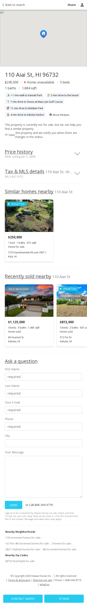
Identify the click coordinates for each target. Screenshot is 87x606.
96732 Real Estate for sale (20, 561)
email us (44, 584)
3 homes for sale (61, 543)
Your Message (14, 452)
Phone (9, 419)
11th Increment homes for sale (22, 537)
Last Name (12, 386)
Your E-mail (12, 402)
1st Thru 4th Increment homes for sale (27, 543)
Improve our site (42, 580)
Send (13, 505)
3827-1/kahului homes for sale (22, 549)
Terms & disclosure (19, 580)
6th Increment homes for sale (59, 549)
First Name (12, 369)
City (7, 435)
